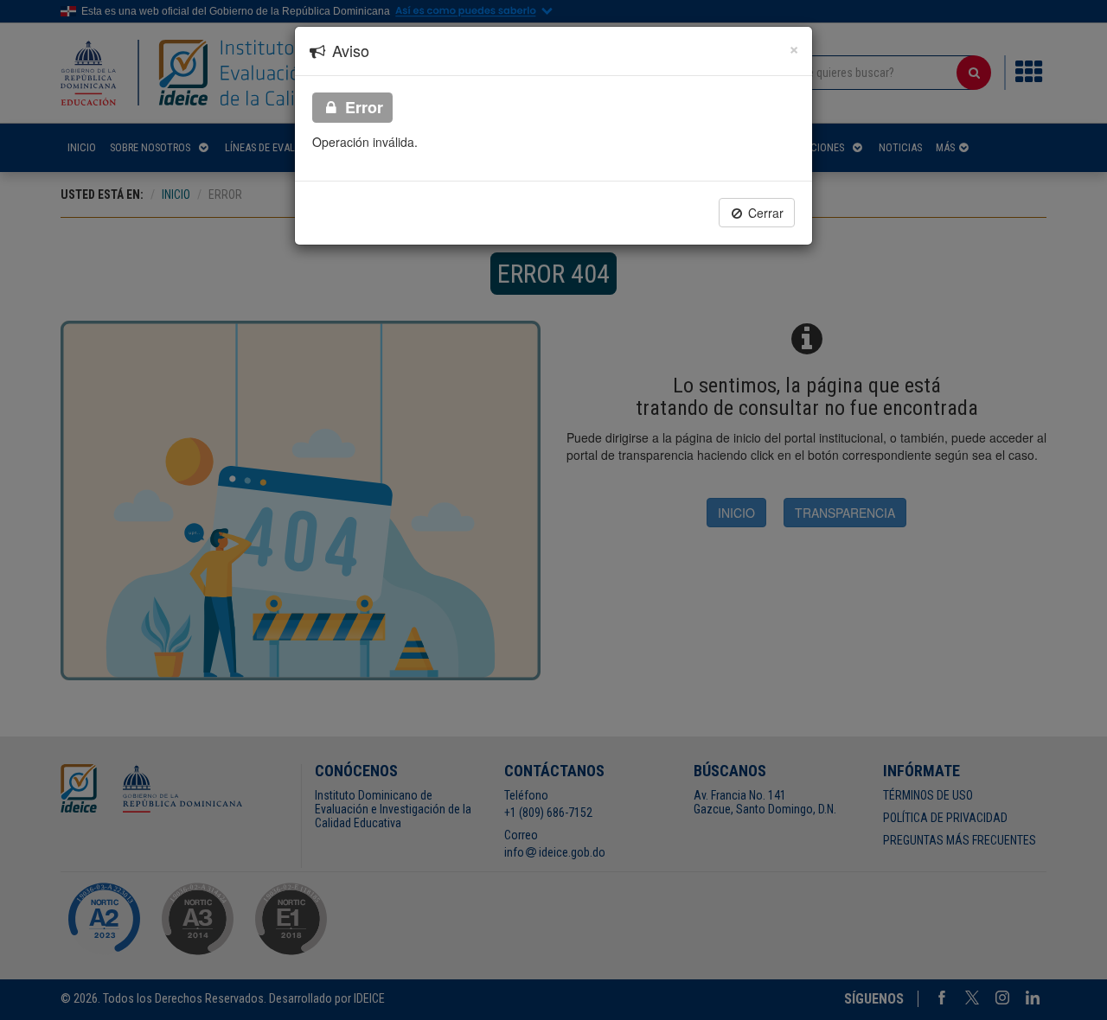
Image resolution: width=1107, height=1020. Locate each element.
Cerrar (764, 212)
